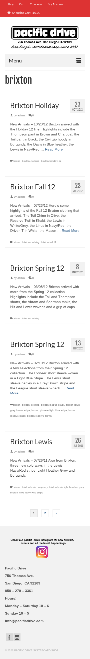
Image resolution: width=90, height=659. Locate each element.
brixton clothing (31, 161)
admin (21, 115)
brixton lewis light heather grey (66, 487)
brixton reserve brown (39, 415)
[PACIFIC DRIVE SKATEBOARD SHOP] (45, 37)
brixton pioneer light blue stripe (49, 410)
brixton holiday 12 (51, 161)
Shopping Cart (26, 13)
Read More (54, 149)
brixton (16, 161)
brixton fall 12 (48, 242)
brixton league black (52, 404)
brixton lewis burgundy (35, 487)
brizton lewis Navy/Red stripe (26, 492)
